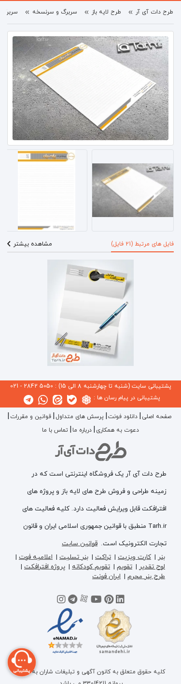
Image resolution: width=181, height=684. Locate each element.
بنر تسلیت (73, 557)
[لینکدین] (120, 601)
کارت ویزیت (134, 557)
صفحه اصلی (156, 417)
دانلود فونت (123, 417)
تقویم (124, 566)
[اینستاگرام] (61, 601)
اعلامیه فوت (36, 557)
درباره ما (82, 430)
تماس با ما (55, 430)
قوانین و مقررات (30, 417)
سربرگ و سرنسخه (54, 12)
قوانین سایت (79, 543)
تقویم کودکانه (91, 566)
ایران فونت (106, 576)
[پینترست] (108, 601)
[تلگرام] (72, 601)
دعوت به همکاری (117, 430)
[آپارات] (84, 601)
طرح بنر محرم (146, 576)
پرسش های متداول (80, 417)
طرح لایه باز (106, 12)
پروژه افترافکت (44, 566)
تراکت (103, 557)
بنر (161, 557)
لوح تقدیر (152, 566)
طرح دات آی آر (154, 12)
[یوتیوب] (96, 601)
